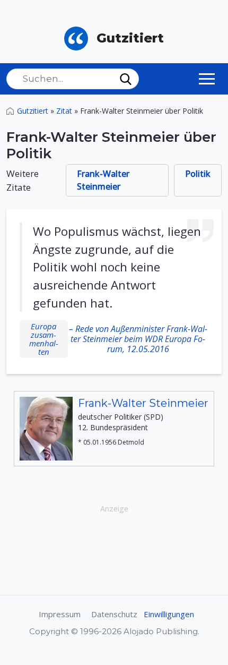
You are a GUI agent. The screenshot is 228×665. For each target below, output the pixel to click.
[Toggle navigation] (207, 78)
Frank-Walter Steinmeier (103, 180)
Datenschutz (114, 614)
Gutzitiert (32, 111)
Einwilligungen (169, 614)
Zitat (64, 111)
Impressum (60, 614)
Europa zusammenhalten (43, 339)
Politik (198, 174)
